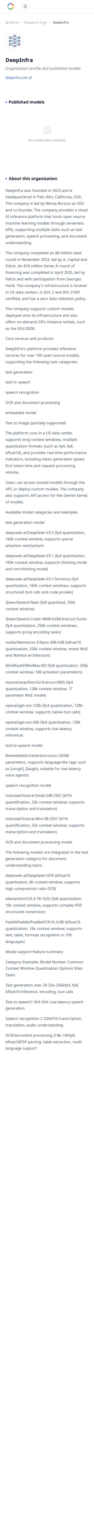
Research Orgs (35, 22)
